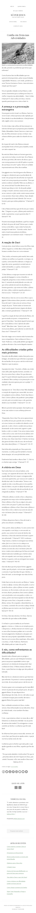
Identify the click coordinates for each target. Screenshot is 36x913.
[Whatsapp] (10, 771)
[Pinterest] (13, 771)
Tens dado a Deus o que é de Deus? (17, 877)
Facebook (14, 909)
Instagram (21, 909)
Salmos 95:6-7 (11, 814)
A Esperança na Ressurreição (15, 853)
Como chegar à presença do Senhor (17, 887)
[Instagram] (16, 771)
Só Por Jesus (18, 14)
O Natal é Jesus (11, 867)
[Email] (23, 771)
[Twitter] (6, 771)
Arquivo (18, 907)
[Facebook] (3, 771)
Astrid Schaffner (14, 766)
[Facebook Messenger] (19, 771)
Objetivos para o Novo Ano (14, 863)
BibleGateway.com (19, 818)
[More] (26, 771)
